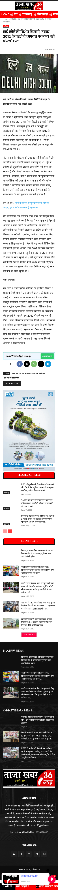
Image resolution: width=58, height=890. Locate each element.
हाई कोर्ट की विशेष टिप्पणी (11, 378)
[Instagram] (37, 854)
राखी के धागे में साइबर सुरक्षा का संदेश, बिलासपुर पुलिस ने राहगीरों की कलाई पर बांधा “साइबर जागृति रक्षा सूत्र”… (37, 570)
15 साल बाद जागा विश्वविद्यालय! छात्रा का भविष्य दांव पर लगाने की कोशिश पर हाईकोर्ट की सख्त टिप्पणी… (37, 503)
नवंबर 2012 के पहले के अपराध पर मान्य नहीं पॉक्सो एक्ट (28, 373)
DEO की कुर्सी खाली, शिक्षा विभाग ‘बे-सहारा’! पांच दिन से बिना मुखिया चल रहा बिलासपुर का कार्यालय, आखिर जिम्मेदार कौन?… (37, 487)
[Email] (41, 364)
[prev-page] (5, 531)
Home (6, 19)
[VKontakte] (44, 854)
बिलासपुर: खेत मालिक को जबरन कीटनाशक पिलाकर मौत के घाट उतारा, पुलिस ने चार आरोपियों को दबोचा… (37, 553)
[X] (27, 364)
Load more (28, 634)
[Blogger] (14, 854)
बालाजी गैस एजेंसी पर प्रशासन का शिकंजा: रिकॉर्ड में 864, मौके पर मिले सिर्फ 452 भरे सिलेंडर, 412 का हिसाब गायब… (37, 622)
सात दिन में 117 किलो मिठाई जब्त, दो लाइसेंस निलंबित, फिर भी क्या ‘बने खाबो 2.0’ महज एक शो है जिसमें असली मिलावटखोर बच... (38, 605)
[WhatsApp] (34, 364)
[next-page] (10, 531)
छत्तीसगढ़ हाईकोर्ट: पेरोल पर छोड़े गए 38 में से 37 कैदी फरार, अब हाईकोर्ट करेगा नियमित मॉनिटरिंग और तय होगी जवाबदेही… (37, 519)
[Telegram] (48, 364)
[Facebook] (20, 364)
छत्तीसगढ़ (6, 508)
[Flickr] (29, 854)
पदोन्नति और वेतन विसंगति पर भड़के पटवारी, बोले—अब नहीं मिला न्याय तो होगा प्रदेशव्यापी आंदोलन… (37, 720)
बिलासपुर (6, 492)
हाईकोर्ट (13, 19)
